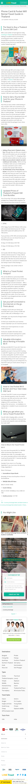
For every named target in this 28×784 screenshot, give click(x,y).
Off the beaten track (8, 711)
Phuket (16, 655)
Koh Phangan (18, 668)
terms (2, 756)
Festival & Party (6, 686)
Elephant (16, 681)
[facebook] (20, 775)
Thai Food (17, 676)
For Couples (17, 701)
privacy (3, 760)
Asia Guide (6, 6)
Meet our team (5, 747)
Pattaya (16, 658)
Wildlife (4, 683)
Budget (4, 701)
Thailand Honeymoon (8, 678)
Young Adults (18, 704)
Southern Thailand (19, 660)
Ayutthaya (5, 660)
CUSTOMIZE (24, 2)
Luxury (16, 678)
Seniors (16, 699)
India (15, 719)
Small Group (5, 706)
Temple (4, 681)
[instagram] (23, 775)
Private (16, 706)
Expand (13, 614)
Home (2, 6)
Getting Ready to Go (7, 604)
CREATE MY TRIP (14, 594)
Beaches (16, 683)
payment (3, 765)
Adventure (5, 688)
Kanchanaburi (18, 665)
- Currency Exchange (7, 610)
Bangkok (4, 655)
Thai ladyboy (5, 690)
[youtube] (25, 775)
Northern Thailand (7, 663)
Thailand (10, 79)
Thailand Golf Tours (19, 688)
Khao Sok (4, 668)
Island (16, 686)
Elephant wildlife (19, 708)
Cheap (4, 708)
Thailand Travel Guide (14, 6)
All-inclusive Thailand (20, 690)
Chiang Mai (5, 658)
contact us (4, 752)
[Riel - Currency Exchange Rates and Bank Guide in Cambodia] (14, 524)
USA (3, 719)
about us (3, 743)
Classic (4, 699)
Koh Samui (17, 663)
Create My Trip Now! (14, 640)
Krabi (3, 665)
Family (4, 676)
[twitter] (18, 775)
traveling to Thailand (6, 34)
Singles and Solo (7, 704)
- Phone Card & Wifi (7, 607)
